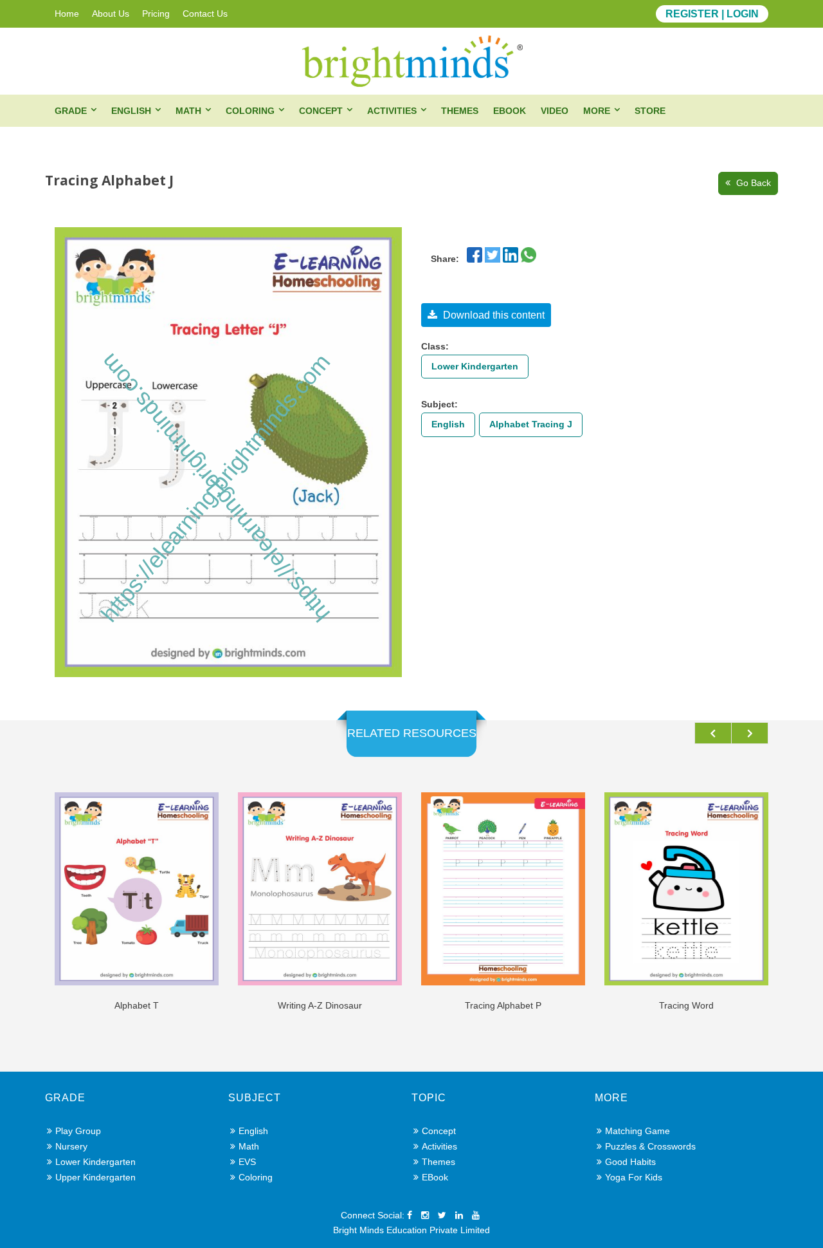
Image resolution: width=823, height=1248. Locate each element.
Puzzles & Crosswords (650, 1146)
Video (554, 111)
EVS (247, 1162)
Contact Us (205, 13)
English (131, 111)
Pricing (156, 13)
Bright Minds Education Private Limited (411, 1230)
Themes (459, 111)
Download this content (492, 315)
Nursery (71, 1146)
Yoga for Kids (633, 1177)
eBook (509, 111)
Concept (321, 111)
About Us (110, 13)
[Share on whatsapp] (528, 253)
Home (67, 13)
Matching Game (637, 1131)
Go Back (752, 183)
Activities (392, 111)
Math (188, 111)
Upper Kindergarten (95, 1177)
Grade (71, 111)
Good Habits (630, 1162)
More (596, 111)
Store (650, 111)
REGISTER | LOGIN (712, 13)
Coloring (250, 111)
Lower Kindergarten (474, 366)
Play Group (78, 1131)
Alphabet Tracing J (530, 424)
